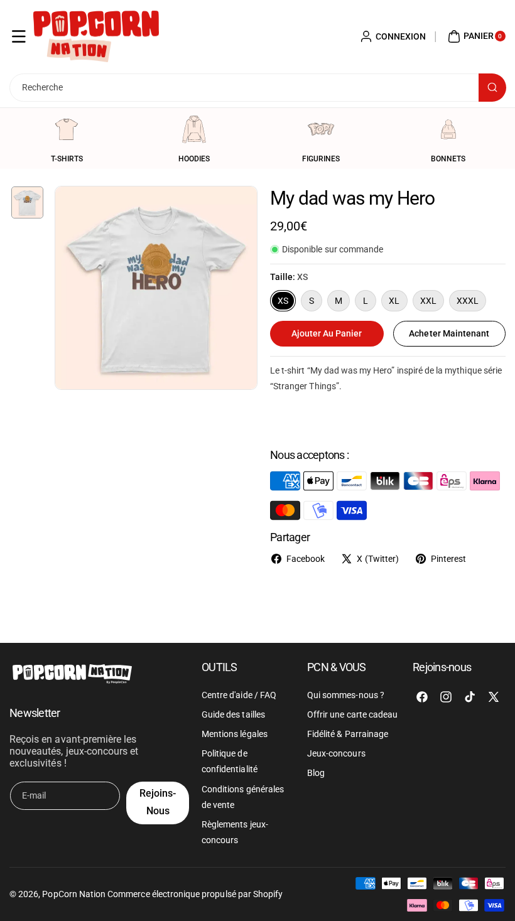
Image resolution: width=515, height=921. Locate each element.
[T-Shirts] (66, 129)
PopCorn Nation (74, 894)
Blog (316, 773)
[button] (18, 36)
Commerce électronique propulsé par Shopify (195, 894)
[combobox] (257, 87)
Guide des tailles (233, 714)
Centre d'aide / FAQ (239, 695)
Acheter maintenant (449, 333)
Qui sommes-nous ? (345, 695)
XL (394, 301)
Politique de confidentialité (230, 761)
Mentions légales (235, 734)
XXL (428, 301)
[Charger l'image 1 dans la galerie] (27, 202)
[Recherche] (492, 87)
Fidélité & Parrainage (347, 734)
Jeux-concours (336, 753)
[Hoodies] (194, 129)
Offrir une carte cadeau (352, 714)
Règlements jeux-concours (235, 832)
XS (283, 301)
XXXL (468, 301)
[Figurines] (321, 129)
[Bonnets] (448, 129)
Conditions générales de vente (243, 797)
